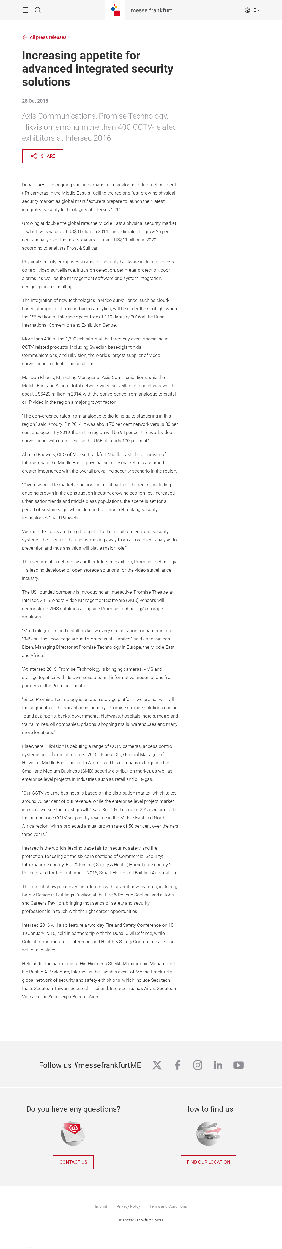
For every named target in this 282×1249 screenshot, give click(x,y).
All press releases (48, 37)
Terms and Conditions (168, 1206)
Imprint (101, 1206)
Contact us (73, 1162)
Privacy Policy (128, 1206)
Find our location (208, 1162)
